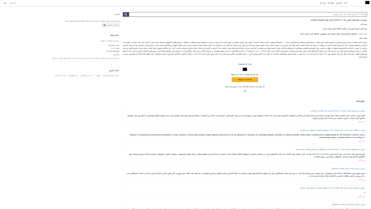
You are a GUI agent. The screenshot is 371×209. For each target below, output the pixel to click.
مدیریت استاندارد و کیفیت (109, 41)
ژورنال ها (331, 3)
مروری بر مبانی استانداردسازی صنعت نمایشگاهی (348, 168)
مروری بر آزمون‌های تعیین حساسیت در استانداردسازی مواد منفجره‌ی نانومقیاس (337, 111)
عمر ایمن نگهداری (86, 75)
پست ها (323, 3)
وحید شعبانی (362, 34)
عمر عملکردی (73, 75)
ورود (5, 3)
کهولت (98, 75)
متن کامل (361, 122)
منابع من (338, 3)
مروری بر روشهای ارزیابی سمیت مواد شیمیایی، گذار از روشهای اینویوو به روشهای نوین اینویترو (332, 130)
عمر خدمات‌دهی (60, 75)
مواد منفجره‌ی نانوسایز (110, 75)
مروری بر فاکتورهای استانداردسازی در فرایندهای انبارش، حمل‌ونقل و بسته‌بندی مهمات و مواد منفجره (330, 149)
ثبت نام (13, 3)
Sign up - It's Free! (245, 79)
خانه (345, 3)
